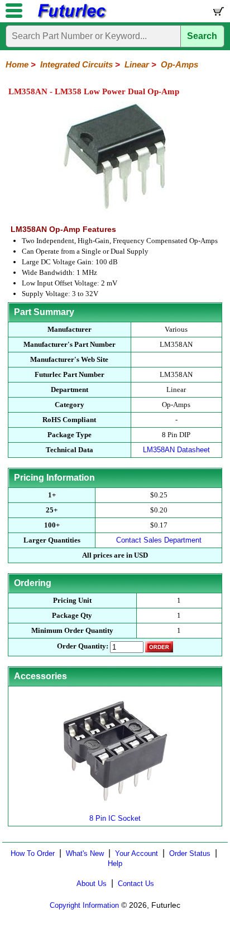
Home (17, 64)
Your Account (136, 853)
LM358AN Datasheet (176, 450)
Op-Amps (179, 64)
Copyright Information (84, 905)
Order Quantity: (82, 646)
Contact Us (136, 883)
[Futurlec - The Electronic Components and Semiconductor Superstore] (71, 17)
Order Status (189, 853)
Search (202, 36)
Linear (136, 64)
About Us (91, 883)
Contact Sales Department (159, 540)
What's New (85, 853)
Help (115, 863)
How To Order (33, 853)
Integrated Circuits (76, 64)
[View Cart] (217, 13)
